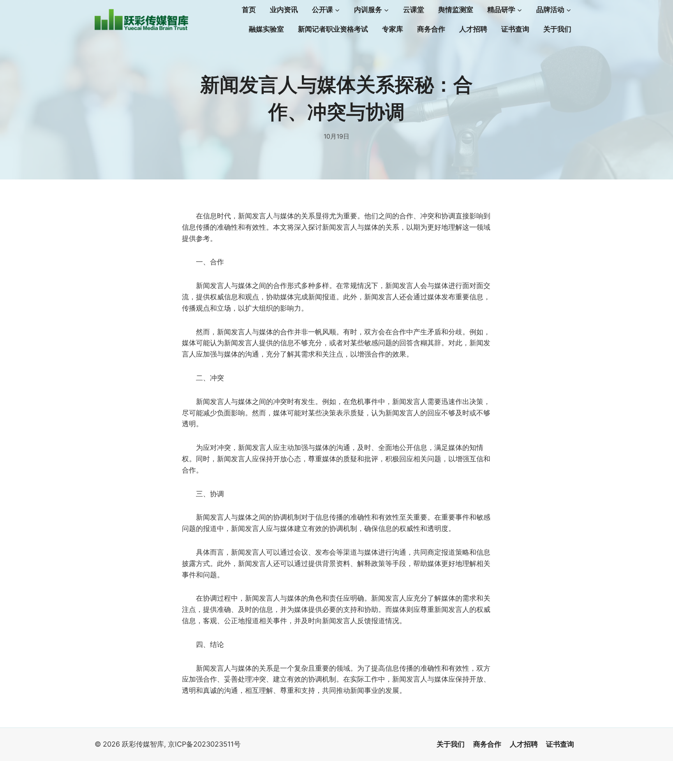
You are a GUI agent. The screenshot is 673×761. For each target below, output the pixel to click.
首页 (249, 10)
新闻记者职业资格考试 (333, 29)
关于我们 (557, 29)
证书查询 (515, 29)
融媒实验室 (266, 29)
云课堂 (413, 10)
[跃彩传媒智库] (141, 20)
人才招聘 (473, 29)
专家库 (392, 29)
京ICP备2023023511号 (204, 744)
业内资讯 (284, 10)
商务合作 (431, 29)
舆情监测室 (455, 10)
